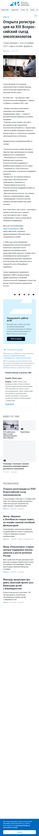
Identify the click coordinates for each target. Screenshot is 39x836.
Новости (6, 17)
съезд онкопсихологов (23, 358)
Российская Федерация (15, 350)
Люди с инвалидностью (25, 539)
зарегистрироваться (11, 229)
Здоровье (6, 51)
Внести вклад (16, 339)
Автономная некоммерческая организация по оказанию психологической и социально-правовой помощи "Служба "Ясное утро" (18, 365)
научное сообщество (14, 353)
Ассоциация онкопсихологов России (19, 361)
